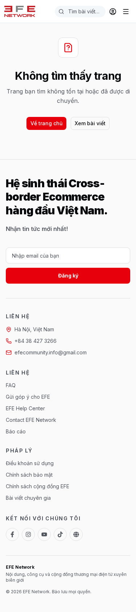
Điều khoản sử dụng (30, 463)
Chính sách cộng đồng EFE (37, 486)
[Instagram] (28, 534)
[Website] (76, 534)
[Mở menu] (126, 11)
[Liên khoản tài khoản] (113, 11)
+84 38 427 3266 (36, 341)
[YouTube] (44, 534)
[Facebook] (12, 534)
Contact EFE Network (31, 420)
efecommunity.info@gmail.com (51, 352)
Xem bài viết (90, 123)
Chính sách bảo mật (29, 475)
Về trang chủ (46, 123)
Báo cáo (16, 431)
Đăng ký (68, 275)
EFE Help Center (25, 408)
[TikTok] (60, 534)
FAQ (11, 385)
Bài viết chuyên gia (28, 498)
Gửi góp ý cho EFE (28, 397)
